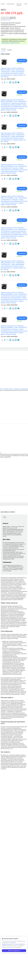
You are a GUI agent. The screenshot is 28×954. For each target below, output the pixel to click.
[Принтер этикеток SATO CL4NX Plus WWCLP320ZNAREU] (4, 289)
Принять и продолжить (14, 950)
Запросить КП (22, 60)
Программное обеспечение (10, 43)
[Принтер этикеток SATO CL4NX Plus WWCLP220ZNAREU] (4, 224)
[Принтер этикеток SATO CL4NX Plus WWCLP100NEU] (4, 65)
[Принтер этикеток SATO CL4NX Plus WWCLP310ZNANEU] (4, 322)
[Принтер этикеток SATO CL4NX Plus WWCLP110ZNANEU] (4, 193)
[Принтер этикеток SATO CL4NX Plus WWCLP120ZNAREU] (4, 96)
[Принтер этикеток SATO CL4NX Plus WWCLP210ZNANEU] (4, 161)
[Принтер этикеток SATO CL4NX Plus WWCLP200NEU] (4, 130)
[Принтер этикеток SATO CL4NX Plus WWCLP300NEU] (4, 258)
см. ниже (8, 19)
